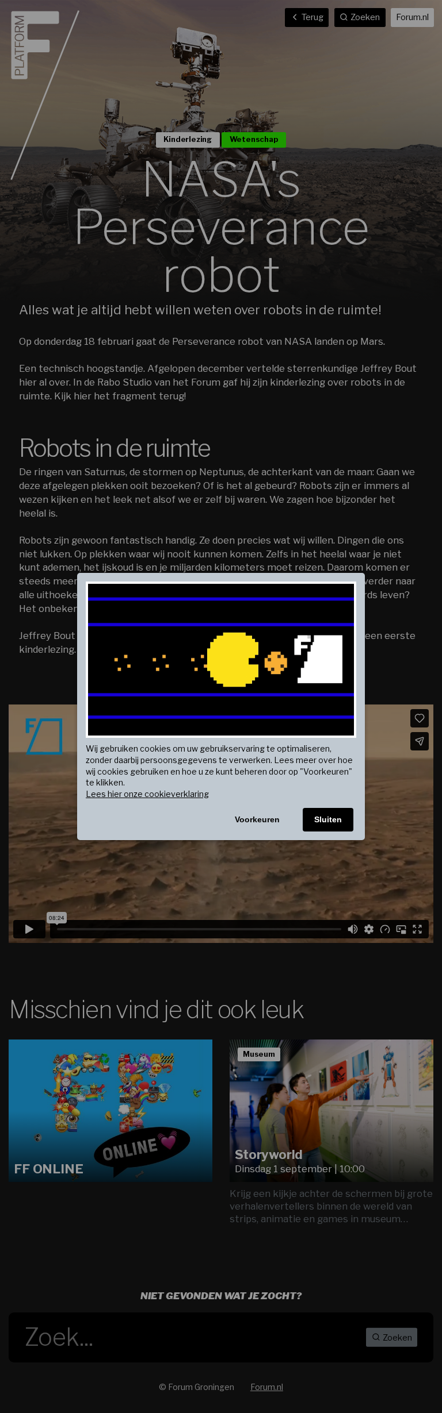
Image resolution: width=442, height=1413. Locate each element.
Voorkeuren (257, 819)
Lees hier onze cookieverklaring (147, 794)
